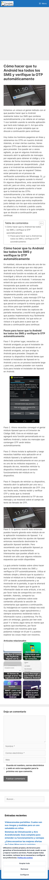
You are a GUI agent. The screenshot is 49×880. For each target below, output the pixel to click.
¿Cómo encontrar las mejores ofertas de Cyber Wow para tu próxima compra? (23, 844)
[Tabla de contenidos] (41, 223)
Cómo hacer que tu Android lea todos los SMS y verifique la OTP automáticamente (24, 230)
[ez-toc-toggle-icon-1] (40, 223)
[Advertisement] (24, 33)
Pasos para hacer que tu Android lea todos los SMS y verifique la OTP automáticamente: (26, 239)
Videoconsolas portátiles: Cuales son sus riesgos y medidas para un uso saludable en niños (23, 825)
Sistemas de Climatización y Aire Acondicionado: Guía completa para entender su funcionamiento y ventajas (24, 835)
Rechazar (24, 869)
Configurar (24, 875)
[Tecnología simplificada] (7, 3)
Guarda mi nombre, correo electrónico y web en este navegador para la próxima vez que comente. (25, 768)
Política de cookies (25, 858)
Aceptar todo (24, 863)
